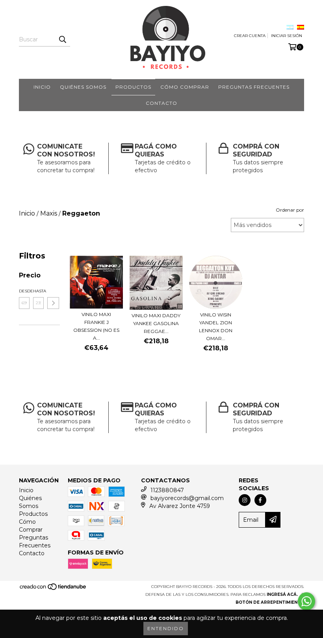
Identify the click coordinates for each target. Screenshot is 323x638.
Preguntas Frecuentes (254, 87)
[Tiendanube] (53, 588)
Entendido (165, 628)
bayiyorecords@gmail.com (187, 498)
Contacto (161, 103)
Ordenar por (290, 210)
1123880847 (167, 490)
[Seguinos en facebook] (260, 500)
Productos (133, 87)
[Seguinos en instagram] (245, 500)
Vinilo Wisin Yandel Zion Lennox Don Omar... (215, 326)
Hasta (38, 291)
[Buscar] (62, 39)
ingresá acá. (282, 594)
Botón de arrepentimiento (270, 602)
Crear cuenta (249, 35)
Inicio (42, 87)
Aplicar (53, 303)
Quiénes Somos (83, 87)
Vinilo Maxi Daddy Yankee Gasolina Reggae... (156, 323)
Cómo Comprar (184, 87)
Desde (24, 291)
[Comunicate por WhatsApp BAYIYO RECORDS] (306, 601)
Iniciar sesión (286, 35)
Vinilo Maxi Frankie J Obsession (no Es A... (96, 326)
